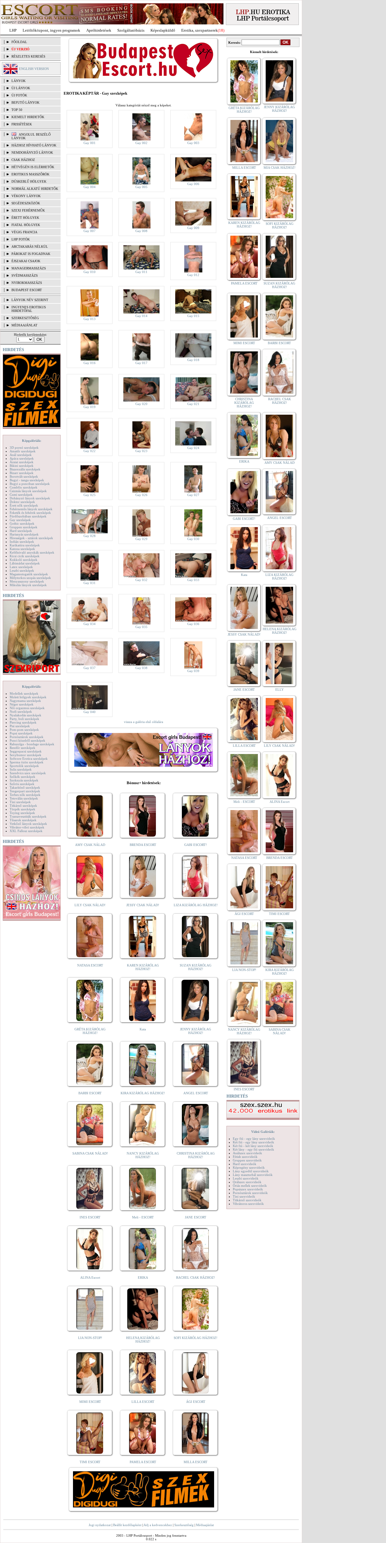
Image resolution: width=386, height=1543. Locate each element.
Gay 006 (193, 184)
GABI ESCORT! (195, 845)
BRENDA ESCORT (143, 845)
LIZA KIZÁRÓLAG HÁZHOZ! (196, 905)
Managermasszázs (28, 268)
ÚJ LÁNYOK (20, 88)
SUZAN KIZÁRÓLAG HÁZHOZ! (195, 967)
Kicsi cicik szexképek (25, 556)
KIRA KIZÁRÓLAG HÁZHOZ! (143, 1093)
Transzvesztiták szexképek (28, 816)
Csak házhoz (23, 160)
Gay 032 (141, 580)
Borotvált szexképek (24, 476)
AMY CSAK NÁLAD (90, 845)
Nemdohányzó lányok (32, 152)
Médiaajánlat (205, 1525)
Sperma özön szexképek (26, 762)
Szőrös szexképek (22, 784)
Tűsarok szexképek (23, 820)
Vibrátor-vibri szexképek (27, 827)
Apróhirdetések (98, 30)
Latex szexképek (21, 567)
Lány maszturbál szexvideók (253, 1175)
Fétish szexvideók (245, 1156)
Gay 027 (193, 495)
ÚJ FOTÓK (19, 95)
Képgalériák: (31, 440)
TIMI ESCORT (90, 1462)
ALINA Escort (90, 1277)
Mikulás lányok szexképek (28, 585)
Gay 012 (193, 275)
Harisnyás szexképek (24, 534)
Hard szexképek (21, 531)
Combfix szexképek (23, 487)
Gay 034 (90, 624)
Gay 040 (90, 712)
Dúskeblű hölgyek (28, 181)
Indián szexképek (22, 541)
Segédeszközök (25, 203)
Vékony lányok (26, 196)
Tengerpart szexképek (25, 791)
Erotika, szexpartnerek (199, 30)
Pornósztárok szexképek (26, 737)
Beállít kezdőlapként (127, 1525)
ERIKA (143, 1277)
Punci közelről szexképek (27, 740)
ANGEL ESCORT (195, 1093)
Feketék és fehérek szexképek (30, 512)
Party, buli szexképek (24, 719)
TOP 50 (16, 110)
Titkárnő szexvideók (247, 1200)
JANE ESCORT (195, 1217)
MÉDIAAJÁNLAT (24, 325)
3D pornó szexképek (24, 447)
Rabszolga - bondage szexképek (32, 744)
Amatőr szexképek (23, 451)
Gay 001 (90, 143)
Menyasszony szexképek (27, 581)
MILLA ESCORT (195, 1462)
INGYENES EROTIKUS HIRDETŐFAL (28, 309)
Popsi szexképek (21, 733)
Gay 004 (90, 187)
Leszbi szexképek (22, 570)
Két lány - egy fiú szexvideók (253, 1149)
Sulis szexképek (21, 769)
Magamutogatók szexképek (29, 574)
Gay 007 (90, 231)
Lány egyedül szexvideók (251, 1171)
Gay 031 (90, 583)
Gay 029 (141, 539)
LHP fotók (20, 239)
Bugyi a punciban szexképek (30, 484)
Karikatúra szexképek (25, 545)
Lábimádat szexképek (25, 563)
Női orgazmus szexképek (27, 708)
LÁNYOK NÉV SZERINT (29, 300)
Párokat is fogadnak (30, 254)
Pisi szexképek (20, 726)
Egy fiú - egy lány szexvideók (254, 1138)
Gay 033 (193, 580)
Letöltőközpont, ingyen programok (51, 30)
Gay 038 (141, 668)
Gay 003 (193, 143)
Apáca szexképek (22, 458)
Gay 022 (90, 451)
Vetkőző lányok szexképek (28, 823)
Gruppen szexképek (23, 527)
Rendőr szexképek (22, 748)
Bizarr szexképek (21, 473)
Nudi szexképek (21, 711)
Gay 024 (193, 448)
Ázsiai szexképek (21, 462)
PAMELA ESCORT (143, 1462)
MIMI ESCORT (90, 1401)
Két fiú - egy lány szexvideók (253, 1142)
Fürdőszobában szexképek (28, 516)
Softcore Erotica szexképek (29, 758)
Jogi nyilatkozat (100, 1525)
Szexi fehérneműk (28, 210)
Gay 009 (193, 228)
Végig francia (24, 232)
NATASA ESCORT (90, 965)
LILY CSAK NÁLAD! (90, 905)
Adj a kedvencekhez (158, 1525)
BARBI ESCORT (90, 1093)
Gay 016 (90, 363)
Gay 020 (141, 404)
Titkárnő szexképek (23, 805)
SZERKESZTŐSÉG (25, 318)
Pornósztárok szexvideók (250, 1193)
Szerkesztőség (184, 1525)
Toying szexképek (22, 813)
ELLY (279, 689)
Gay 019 (90, 407)
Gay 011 (141, 272)
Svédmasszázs (24, 275)
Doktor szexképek (22, 502)
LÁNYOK (18, 81)
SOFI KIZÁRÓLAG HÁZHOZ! (195, 1338)
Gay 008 (141, 231)
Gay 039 (193, 671)
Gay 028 (90, 536)
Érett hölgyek (25, 217)
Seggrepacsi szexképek (26, 751)
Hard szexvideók (244, 1164)
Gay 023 (141, 451)
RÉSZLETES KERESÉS (28, 56)
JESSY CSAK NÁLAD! (142, 905)
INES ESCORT (90, 1217)
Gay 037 (90, 668)
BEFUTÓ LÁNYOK (25, 102)
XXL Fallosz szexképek (26, 831)
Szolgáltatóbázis (130, 30)
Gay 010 (90, 272)
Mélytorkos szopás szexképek (30, 578)
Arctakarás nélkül (29, 246)
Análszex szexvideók (247, 1153)
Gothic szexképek (22, 523)
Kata (143, 1029)
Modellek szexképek (24, 693)
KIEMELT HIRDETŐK (27, 117)
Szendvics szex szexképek (28, 773)
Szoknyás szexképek (24, 780)
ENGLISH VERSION (34, 69)
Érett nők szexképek (24, 505)
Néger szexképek (21, 704)
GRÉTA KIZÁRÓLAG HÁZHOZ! (90, 1031)
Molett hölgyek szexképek (28, 697)
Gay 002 (141, 143)
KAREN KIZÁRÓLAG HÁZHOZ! (143, 967)
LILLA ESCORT (142, 1401)
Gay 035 (141, 627)
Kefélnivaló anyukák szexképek (32, 552)
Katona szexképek (22, 549)
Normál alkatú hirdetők (34, 188)
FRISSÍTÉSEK (21, 124)
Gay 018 (193, 360)
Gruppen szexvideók (247, 1160)
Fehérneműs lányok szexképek (31, 509)
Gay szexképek (20, 520)
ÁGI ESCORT (195, 1401)
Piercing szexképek (23, 722)
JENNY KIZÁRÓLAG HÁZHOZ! (195, 1031)
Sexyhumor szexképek (25, 755)
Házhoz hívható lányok (33, 145)
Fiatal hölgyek (25, 225)
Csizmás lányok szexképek (28, 491)
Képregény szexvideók (249, 1167)
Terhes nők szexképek (25, 795)
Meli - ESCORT (143, 1217)
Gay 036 (193, 624)
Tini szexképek (20, 802)
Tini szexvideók (244, 1196)
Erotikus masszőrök (30, 174)
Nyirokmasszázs (26, 282)
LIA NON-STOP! (90, 1338)
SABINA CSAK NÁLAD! (90, 1153)
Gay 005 (141, 187)
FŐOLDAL (19, 42)
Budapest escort (26, 290)
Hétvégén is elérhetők (32, 167)
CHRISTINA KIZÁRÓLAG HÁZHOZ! (196, 1155)
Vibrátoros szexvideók (248, 1203)
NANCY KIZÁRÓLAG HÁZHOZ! (143, 1155)
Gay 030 (193, 539)
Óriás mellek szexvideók (250, 1185)
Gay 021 (193, 404)
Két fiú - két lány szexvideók (253, 1146)
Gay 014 (141, 316)
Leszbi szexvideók (245, 1178)
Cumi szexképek (21, 494)
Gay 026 (141, 495)
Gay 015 (193, 316)
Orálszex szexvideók (247, 1182)
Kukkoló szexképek (23, 559)
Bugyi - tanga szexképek (27, 480)
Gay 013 (90, 319)
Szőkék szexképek (22, 776)
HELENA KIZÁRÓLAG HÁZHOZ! (143, 1339)
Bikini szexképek (21, 465)
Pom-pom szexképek (24, 729)
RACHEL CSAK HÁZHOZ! (195, 1277)
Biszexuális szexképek (25, 469)
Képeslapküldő (162, 30)
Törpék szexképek (22, 809)
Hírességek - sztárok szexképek (31, 538)
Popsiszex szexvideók (248, 1189)
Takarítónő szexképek (25, 787)
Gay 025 (90, 495)
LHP (13, 30)
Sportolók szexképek (24, 766)
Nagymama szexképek (25, 700)
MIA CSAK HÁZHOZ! (280, 167)
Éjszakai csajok (25, 261)
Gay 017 (141, 363)
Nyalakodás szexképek (25, 715)
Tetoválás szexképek (24, 798)
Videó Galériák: (263, 1131)
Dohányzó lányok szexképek (30, 498)
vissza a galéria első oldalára (143, 722)
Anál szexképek (21, 455)
